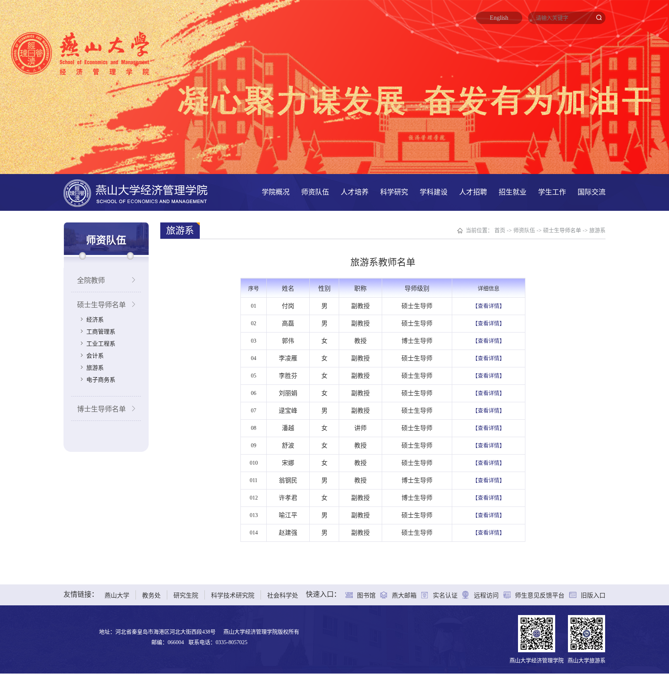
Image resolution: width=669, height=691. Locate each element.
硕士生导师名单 (101, 305)
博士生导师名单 (101, 409)
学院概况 (276, 192)
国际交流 (592, 192)
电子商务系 (100, 380)
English (499, 17)
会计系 (95, 356)
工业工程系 (100, 344)
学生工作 (552, 192)
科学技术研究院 (232, 595)
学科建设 (434, 192)
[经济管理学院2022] (135, 192)
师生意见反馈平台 (539, 595)
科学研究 (394, 192)
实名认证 (445, 595)
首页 (499, 230)
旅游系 (95, 368)
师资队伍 (315, 192)
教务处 (151, 595)
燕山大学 (117, 595)
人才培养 (355, 192)
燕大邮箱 (404, 595)
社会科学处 (282, 595)
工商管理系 (100, 332)
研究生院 (185, 595)
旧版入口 (593, 595)
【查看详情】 (488, 306)
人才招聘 (473, 192)
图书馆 (366, 595)
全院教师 (91, 280)
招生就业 (513, 192)
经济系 (95, 320)
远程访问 (486, 595)
